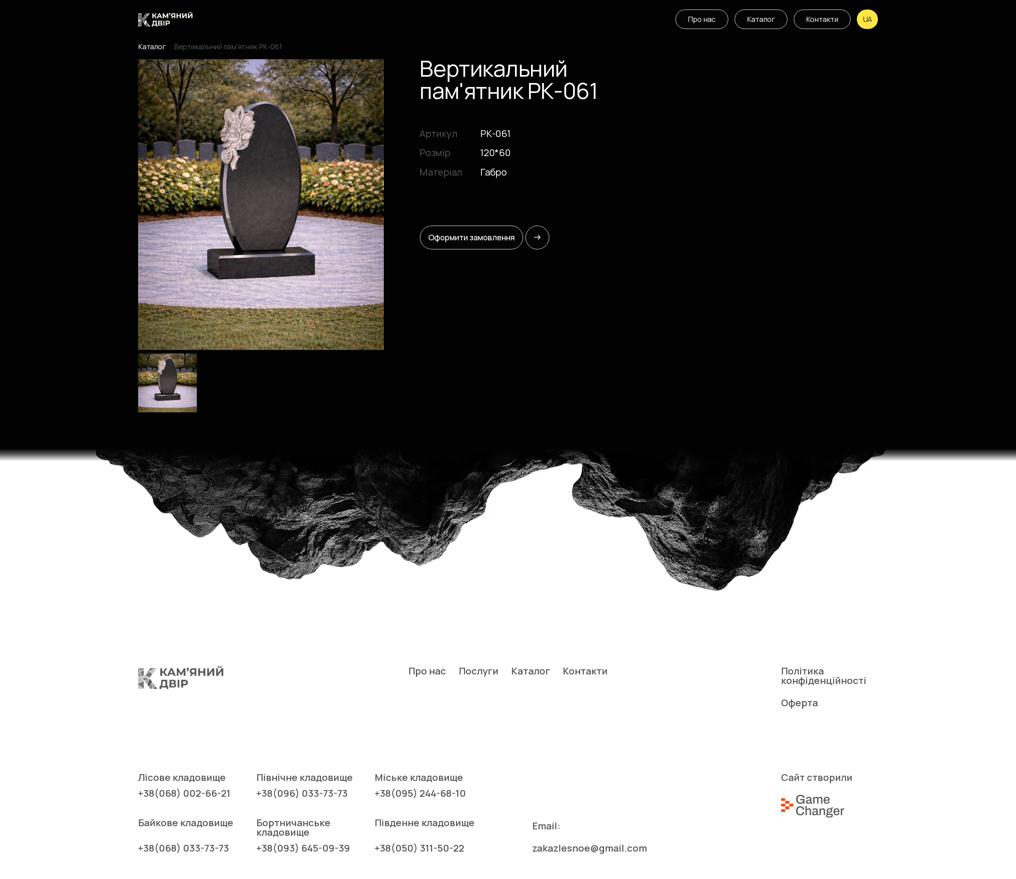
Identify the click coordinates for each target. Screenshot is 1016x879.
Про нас (427, 671)
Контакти (585, 671)
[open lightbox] (261, 204)
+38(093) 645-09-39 (303, 848)
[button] (867, 19)
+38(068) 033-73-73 (183, 848)
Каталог (152, 47)
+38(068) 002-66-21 (184, 793)
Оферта (799, 702)
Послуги (478, 671)
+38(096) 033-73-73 (302, 793)
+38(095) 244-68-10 (420, 793)
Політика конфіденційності (822, 675)
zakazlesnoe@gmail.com (589, 848)
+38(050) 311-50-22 (419, 848)
